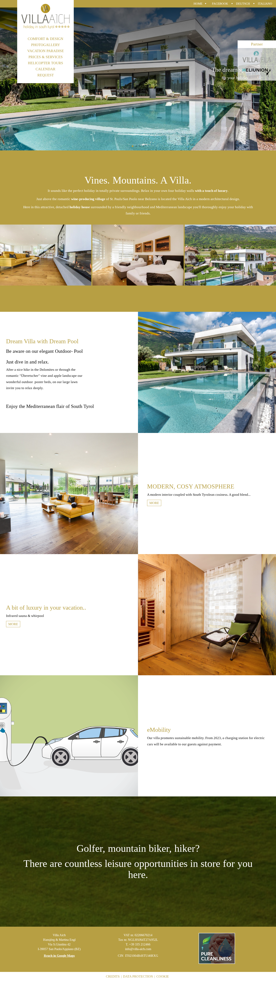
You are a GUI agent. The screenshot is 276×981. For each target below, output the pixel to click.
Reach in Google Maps (59, 955)
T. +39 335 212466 (138, 944)
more (154, 503)
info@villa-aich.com (138, 949)
